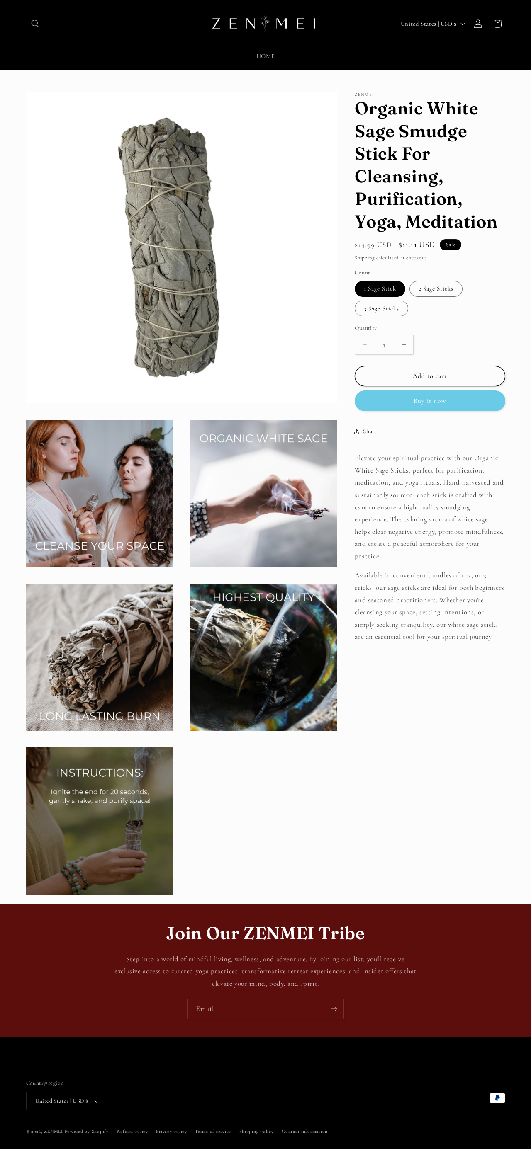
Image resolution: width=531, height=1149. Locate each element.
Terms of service (213, 1131)
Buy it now (430, 401)
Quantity (366, 327)
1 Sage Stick (380, 289)
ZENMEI (53, 1131)
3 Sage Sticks (381, 308)
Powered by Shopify (87, 1131)
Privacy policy (171, 1131)
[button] (35, 23)
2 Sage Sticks (436, 289)
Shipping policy (256, 1131)
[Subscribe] (333, 1009)
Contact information (305, 1131)
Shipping (365, 258)
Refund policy (132, 1131)
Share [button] (370, 431)
